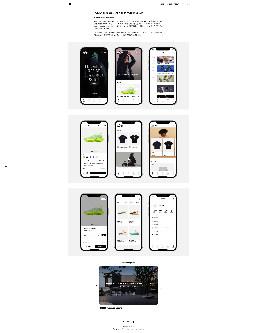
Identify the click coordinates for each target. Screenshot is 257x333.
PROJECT (169, 4)
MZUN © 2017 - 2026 (128, 326)
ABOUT (176, 4)
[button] (96, 285)
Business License (139, 329)
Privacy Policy (129, 329)
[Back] (6, 166)
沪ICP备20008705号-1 (118, 329)
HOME (162, 4)
